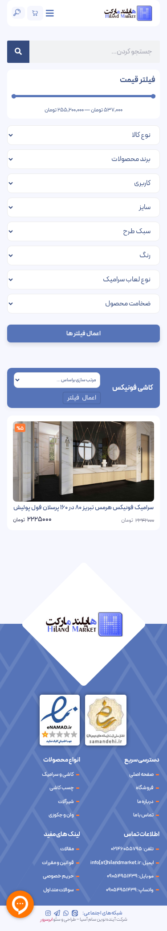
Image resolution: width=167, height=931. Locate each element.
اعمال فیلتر (82, 398)
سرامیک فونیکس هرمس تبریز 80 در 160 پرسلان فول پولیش (83, 507)
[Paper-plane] (57, 913)
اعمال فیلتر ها (83, 333)
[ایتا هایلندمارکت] (75, 913)
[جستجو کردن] (18, 52)
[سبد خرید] (35, 13)
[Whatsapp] (66, 913)
